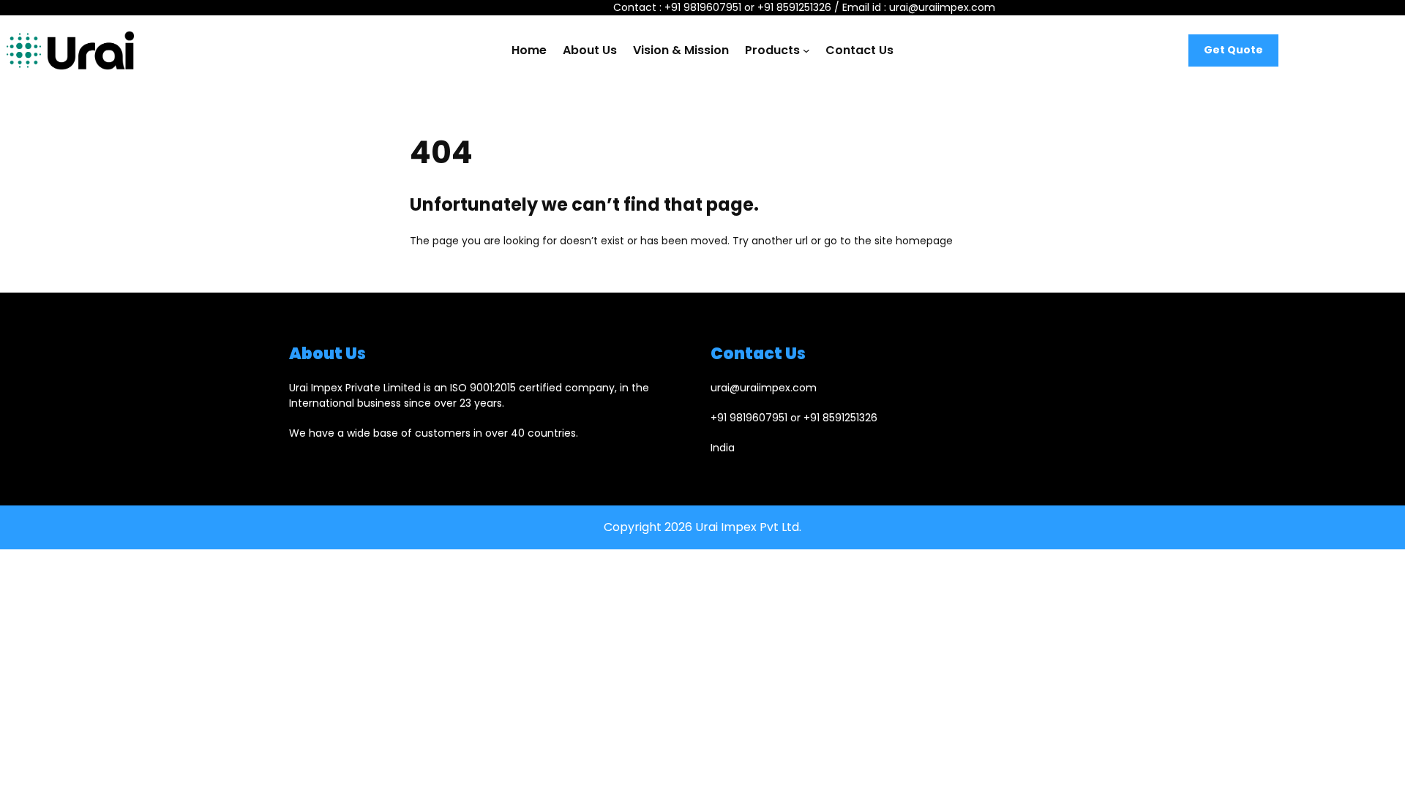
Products (772, 50)
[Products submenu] (806, 50)
